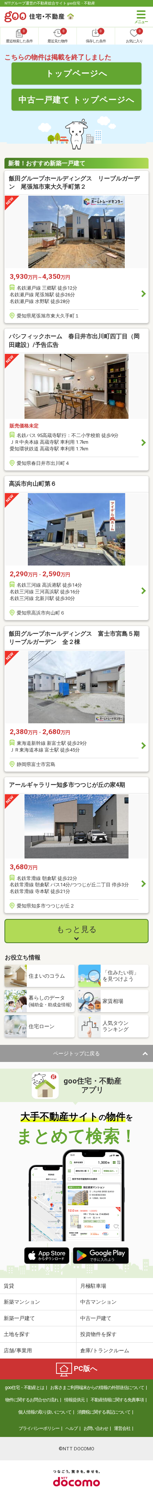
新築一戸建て (19, 1318)
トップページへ (77, 73)
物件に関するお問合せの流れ (31, 1399)
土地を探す (17, 1334)
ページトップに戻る (76, 1053)
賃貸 (9, 1286)
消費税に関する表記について (103, 1412)
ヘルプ (71, 1428)
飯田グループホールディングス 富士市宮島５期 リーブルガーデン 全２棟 (76, 637)
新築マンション (22, 1302)
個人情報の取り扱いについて (44, 1412)
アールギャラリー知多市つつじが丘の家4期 (67, 784)
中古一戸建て (95, 1318)
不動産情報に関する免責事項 (117, 1399)
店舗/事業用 (18, 1350)
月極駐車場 (93, 1286)
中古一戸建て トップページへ (77, 99)
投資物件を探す (98, 1334)
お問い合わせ (96, 1428)
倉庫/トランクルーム (104, 1350)
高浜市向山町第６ (32, 483)
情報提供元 (74, 1399)
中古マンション (98, 1302)
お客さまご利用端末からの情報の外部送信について (97, 1387)
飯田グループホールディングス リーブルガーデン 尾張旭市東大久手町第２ (74, 182)
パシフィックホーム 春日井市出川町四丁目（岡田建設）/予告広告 (74, 340)
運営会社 (122, 1428)
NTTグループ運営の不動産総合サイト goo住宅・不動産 (49, 3)
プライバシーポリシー (39, 1428)
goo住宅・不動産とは (24, 1387)
